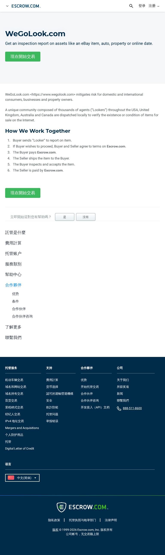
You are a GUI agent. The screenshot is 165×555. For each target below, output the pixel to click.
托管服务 (11, 368)
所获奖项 (123, 386)
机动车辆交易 (14, 380)
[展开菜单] (7, 6)
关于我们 (123, 380)
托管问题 (52, 414)
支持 (49, 368)
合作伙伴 (19, 309)
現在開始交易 (23, 56)
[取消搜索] (133, 6)
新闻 (120, 393)
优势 (15, 294)
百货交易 (11, 400)
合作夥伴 (13, 285)
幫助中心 (13, 274)
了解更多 (13, 327)
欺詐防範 (52, 407)
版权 (55, 529)
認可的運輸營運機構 (59, 393)
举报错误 (52, 421)
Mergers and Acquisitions (22, 428)
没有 (86, 217)
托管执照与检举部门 (82, 520)
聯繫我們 (13, 337)
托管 (8, 441)
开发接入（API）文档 (95, 407)
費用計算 (13, 243)
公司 (120, 368)
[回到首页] (28, 6)
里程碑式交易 (14, 407)
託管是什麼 (15, 232)
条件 (15, 301)
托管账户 (13, 253)
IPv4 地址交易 (14, 421)
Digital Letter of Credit (19, 448)
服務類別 (13, 264)
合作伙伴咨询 (22, 316)
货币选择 (52, 386)
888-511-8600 (132, 408)
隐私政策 (54, 520)
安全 (49, 400)
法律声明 (111, 520)
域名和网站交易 (15, 386)
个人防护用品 (14, 434)
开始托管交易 (90, 386)
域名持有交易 (14, 393)
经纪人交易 (12, 414)
